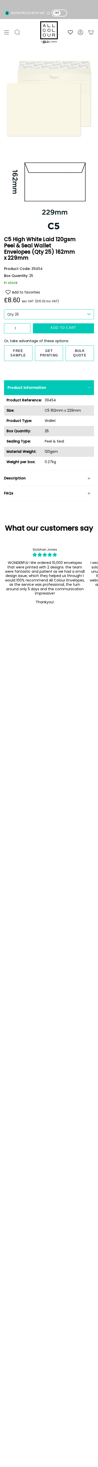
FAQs (8, 493)
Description (15, 478)
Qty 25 (13, 314)
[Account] (80, 32)
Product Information (27, 387)
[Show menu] (6, 32)
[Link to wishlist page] (70, 32)
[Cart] (91, 32)
